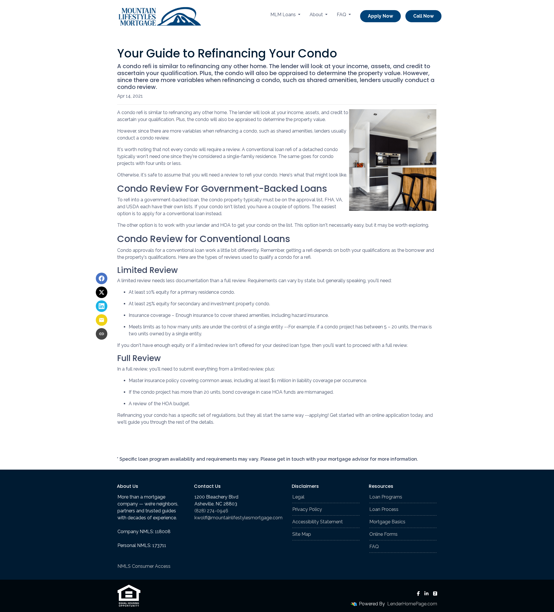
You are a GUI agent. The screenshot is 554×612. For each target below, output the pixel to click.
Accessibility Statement (317, 521)
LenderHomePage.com (412, 604)
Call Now (423, 16)
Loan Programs (385, 497)
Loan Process (383, 509)
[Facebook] (418, 593)
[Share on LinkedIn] (101, 306)
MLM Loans (283, 14)
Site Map (301, 534)
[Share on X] (101, 292)
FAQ (342, 14)
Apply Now (380, 16)
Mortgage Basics (387, 521)
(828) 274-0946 (211, 511)
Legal (298, 497)
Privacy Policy (307, 509)
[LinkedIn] (426, 593)
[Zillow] (435, 593)
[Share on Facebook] (101, 278)
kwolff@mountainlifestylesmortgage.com (238, 517)
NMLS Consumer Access (144, 566)
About (317, 14)
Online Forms (383, 534)
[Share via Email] (101, 320)
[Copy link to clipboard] (101, 334)
